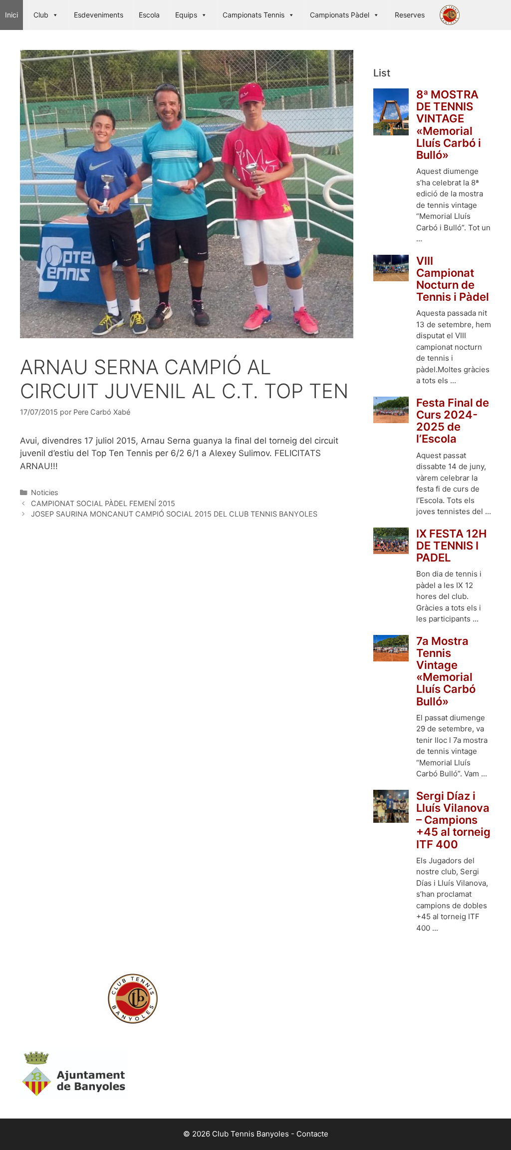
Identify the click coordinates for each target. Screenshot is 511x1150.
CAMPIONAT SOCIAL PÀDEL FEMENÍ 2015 (103, 503)
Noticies (44, 492)
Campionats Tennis (253, 14)
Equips (186, 14)
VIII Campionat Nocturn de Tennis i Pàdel (452, 279)
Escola (149, 14)
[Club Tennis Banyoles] (452, 15)
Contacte (312, 1134)
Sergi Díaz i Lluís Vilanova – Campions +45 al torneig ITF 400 (453, 820)
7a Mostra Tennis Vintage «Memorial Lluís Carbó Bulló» (446, 671)
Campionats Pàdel (339, 14)
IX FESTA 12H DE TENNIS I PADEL (451, 546)
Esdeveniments (98, 14)
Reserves (410, 14)
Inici (11, 14)
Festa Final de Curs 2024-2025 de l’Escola (452, 421)
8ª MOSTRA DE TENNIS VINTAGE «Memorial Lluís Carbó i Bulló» (448, 124)
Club (40, 14)
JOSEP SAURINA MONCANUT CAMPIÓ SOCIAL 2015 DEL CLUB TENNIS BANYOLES (174, 514)
